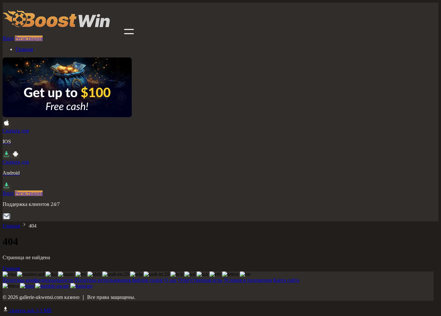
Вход (8, 38)
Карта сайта (286, 280)
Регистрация (29, 38)
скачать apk (30, 310)
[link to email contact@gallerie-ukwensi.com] (6, 218)
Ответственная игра (200, 280)
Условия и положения (248, 280)
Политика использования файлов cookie (119, 280)
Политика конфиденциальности (38, 280)
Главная (24, 49)
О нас (170, 280)
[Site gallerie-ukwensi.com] (63, 32)
